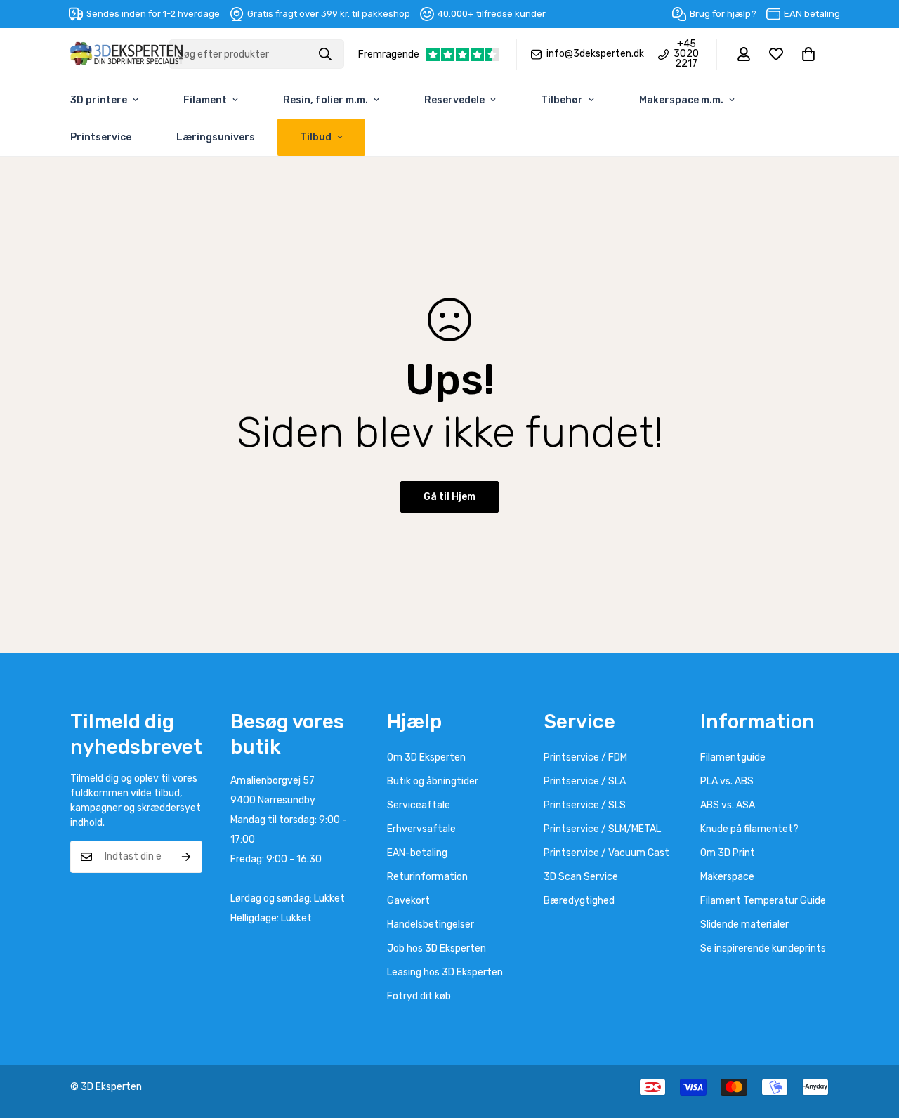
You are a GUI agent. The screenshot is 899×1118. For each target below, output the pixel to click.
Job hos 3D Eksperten (436, 948)
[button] (808, 54)
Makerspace (727, 877)
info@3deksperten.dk (595, 54)
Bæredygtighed (579, 901)
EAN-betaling (417, 853)
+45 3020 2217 (686, 54)
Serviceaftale (418, 805)
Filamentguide (733, 757)
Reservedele (454, 100)
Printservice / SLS (585, 805)
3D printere (98, 100)
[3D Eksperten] (126, 54)
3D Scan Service (581, 877)
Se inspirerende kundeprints (763, 948)
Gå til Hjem (449, 497)
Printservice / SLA (585, 781)
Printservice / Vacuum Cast (606, 853)
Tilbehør (562, 100)
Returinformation (427, 877)
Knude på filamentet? (749, 829)
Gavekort (408, 901)
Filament (205, 100)
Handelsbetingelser (430, 924)
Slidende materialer (744, 924)
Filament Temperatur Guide (763, 901)
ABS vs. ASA (727, 805)
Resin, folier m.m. (325, 100)
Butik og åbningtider (432, 781)
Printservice (100, 137)
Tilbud (316, 137)
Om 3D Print (727, 853)
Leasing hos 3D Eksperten (445, 972)
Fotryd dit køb (419, 996)
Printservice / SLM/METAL (602, 829)
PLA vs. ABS (727, 781)
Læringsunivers (215, 137)
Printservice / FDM (585, 757)
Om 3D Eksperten (426, 757)
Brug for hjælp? (723, 13)
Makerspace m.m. (681, 100)
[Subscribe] (186, 857)
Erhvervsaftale (421, 829)
